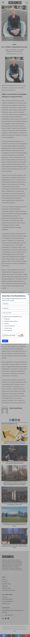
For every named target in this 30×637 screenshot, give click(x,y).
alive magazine (8, 330)
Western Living (8, 328)
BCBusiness (7, 319)
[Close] (28, 294)
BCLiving (6, 323)
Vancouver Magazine (9, 326)
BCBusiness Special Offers (11, 321)
